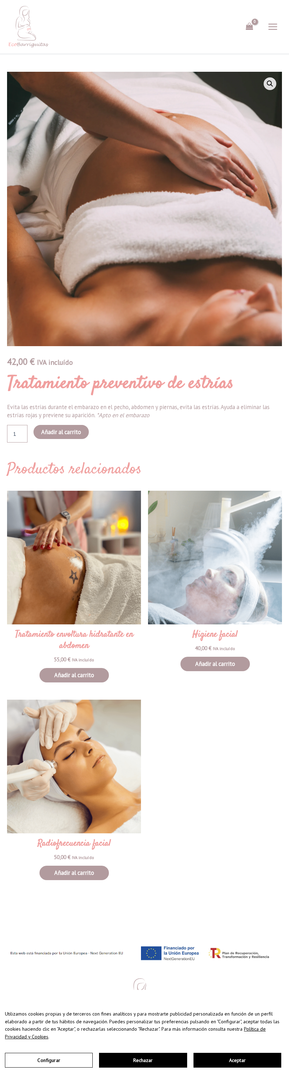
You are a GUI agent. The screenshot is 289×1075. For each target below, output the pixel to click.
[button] (270, 83)
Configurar (48, 1060)
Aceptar (237, 1060)
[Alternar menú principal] (272, 27)
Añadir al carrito (61, 432)
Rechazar (143, 1060)
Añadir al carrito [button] (74, 675)
